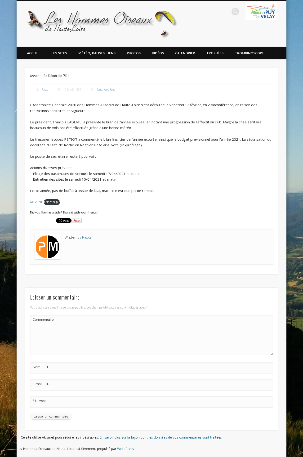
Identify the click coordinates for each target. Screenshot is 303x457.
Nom (41, 367)
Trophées (214, 53)
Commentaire (41, 320)
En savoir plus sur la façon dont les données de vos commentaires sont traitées (161, 437)
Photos (134, 53)
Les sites (59, 53)
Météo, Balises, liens (97, 53)
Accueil (33, 53)
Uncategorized (106, 89)
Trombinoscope (249, 53)
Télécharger (52, 202)
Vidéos (158, 53)
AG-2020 (36, 202)
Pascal (45, 89)
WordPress (125, 448)
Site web (39, 400)
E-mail (41, 384)
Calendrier (185, 53)
